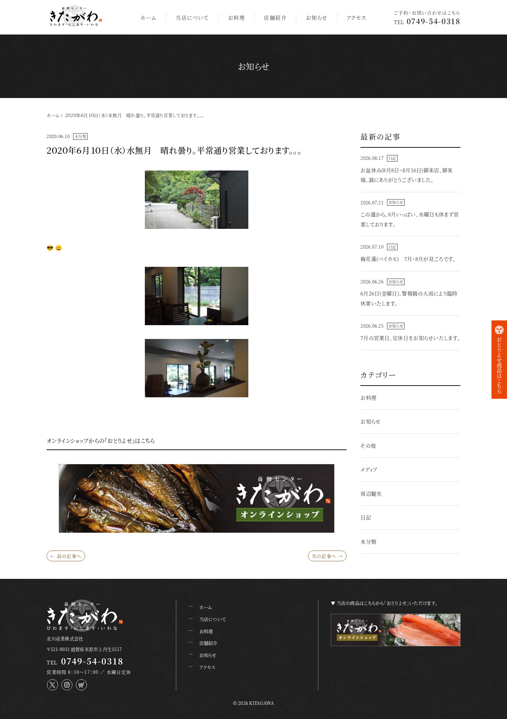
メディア (368, 469)
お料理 (236, 17)
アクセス (357, 17)
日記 (392, 158)
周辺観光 (370, 493)
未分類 (80, 136)
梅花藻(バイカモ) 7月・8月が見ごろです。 (408, 258)
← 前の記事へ (65, 556)
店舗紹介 (275, 17)
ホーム (148, 17)
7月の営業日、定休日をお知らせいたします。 (410, 337)
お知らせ (317, 17)
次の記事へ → (327, 556)
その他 (368, 445)
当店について (192, 17)
